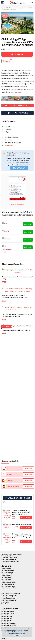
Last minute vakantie (7, 556)
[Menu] (2, 2)
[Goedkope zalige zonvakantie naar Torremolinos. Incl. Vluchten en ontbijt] (17, 288)
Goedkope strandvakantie (9, 595)
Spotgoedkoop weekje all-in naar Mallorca (16, 330)
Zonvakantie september (8, 582)
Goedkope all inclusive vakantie (10, 593)
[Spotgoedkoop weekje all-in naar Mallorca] (17, 326)
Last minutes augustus (8, 623)
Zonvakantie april (6, 574)
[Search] (32, 2)
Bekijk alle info (9, 145)
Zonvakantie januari (7, 568)
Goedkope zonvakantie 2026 (10, 561)
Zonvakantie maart (7, 572)
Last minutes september (8, 625)
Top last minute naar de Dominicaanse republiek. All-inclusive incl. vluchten (21, 512)
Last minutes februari (7, 613)
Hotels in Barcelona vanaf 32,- (22, 524)
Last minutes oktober (7, 627)
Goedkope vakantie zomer (9, 557)
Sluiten (18, 635)
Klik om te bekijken (17, 204)
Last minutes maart (7, 615)
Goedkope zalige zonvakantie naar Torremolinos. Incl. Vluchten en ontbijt (14, 296)
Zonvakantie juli (6, 579)
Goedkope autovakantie (8, 597)
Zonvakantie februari (7, 570)
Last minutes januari (7, 611)
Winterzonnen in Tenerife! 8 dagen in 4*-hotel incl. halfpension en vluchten (17, 315)
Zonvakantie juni (6, 577)
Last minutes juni (6, 620)
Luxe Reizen (5, 602)
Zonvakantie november (8, 586)
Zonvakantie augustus (8, 581)
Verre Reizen (5, 604)
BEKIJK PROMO (17, 54)
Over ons (4, 638)
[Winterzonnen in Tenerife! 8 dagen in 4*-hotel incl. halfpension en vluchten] (17, 307)
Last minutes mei (6, 618)
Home (3, 7)
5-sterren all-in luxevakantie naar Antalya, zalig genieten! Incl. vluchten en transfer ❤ (21, 536)
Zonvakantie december (8, 588)
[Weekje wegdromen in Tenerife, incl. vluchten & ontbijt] (17, 270)
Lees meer (17, 92)
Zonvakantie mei (6, 575)
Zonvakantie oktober (7, 584)
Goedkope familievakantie (9, 598)
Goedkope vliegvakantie (8, 559)
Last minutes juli (6, 622)
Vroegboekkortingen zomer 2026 (11, 554)
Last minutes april (6, 616)
